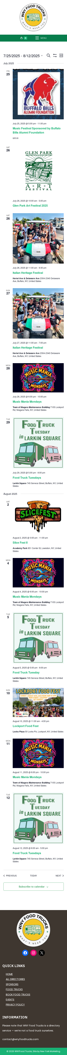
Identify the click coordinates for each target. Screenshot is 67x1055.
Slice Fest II (20, 542)
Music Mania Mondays (27, 402)
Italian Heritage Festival (28, 273)
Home (9, 974)
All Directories (15, 979)
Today (33, 875)
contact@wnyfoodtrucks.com (20, 1039)
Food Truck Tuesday (26, 672)
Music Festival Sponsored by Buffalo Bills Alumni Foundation (37, 130)
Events (10, 999)
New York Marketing (50, 1051)
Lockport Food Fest (25, 726)
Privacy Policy (15, 1004)
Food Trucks (14, 989)
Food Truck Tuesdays (27, 478)
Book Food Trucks (18, 994)
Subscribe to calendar (31, 886)
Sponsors (12, 984)
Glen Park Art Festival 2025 (30, 205)
